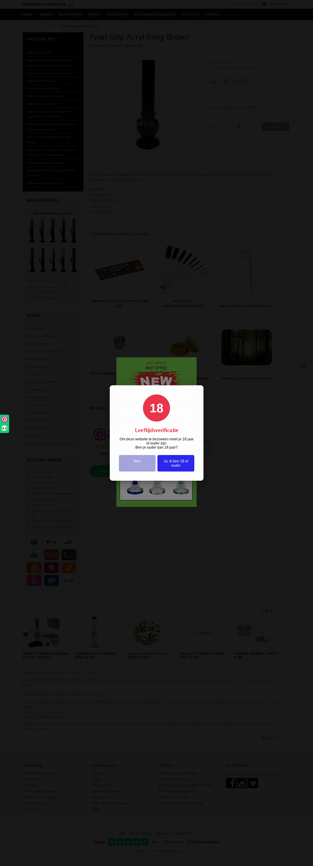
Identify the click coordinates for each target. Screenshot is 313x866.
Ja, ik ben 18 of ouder (176, 463)
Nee (137, 461)
